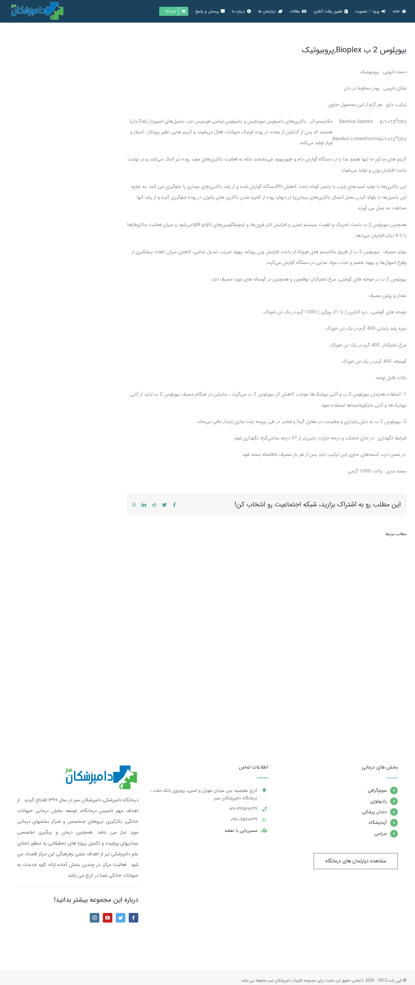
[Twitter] (120, 918)
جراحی (380, 833)
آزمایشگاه (378, 822)
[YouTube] (107, 918)
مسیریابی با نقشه (241, 830)
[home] (100, 770)
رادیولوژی (378, 801)
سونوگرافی (377, 790)
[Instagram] (94, 918)
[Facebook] (133, 918)
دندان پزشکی (374, 811)
